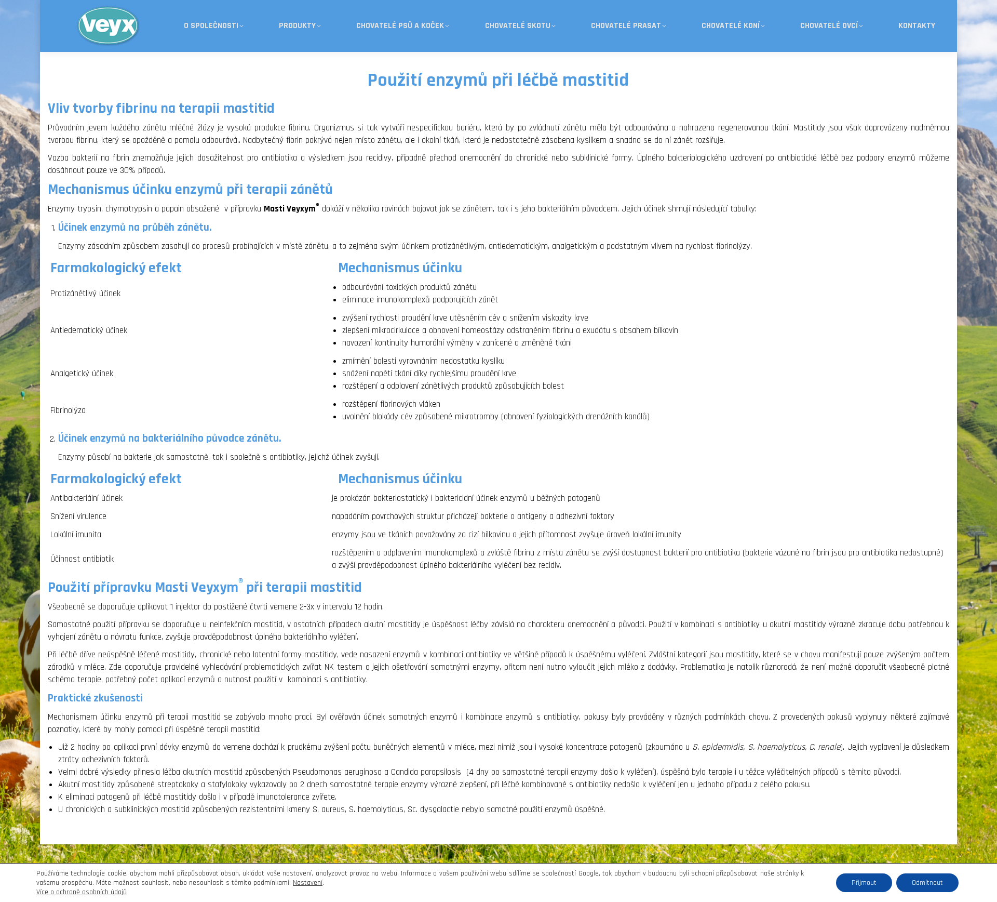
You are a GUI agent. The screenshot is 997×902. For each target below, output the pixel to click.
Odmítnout (927, 882)
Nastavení (307, 882)
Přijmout (864, 882)
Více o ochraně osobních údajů (81, 892)
